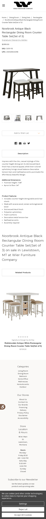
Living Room (23, 371)
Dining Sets (26, 17)
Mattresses (23, 382)
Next (42, 311)
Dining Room (14, 17)
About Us (23, 399)
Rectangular (37, 17)
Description (23, 153)
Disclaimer (23, 415)
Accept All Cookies (23, 515)
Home (4, 17)
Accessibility (23, 418)
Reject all (23, 509)
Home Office (23, 379)
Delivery (23, 410)
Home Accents (23, 384)
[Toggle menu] (3, 5)
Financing (23, 407)
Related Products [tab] (23, 272)
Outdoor (23, 387)
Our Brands (23, 405)
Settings (23, 503)
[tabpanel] (23, 315)
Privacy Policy (23, 413)
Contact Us (23, 402)
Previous (3, 311)
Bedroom (23, 376)
